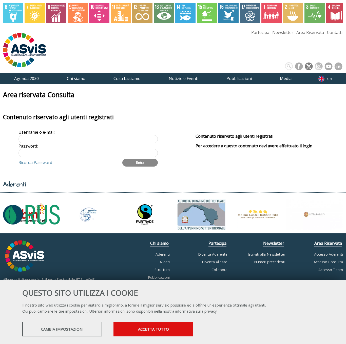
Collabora (219, 269)
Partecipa (260, 32)
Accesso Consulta (328, 261)
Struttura (162, 269)
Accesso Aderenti (328, 254)
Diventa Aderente (212, 254)
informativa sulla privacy (196, 311)
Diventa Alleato (214, 261)
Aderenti (163, 254)
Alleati (165, 261)
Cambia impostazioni (62, 329)
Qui (25, 311)
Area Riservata (310, 32)
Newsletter (282, 32)
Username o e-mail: (36, 132)
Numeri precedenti (269, 261)
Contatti (334, 32)
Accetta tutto (153, 329)
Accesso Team (330, 269)
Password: (28, 146)
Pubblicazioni (159, 277)
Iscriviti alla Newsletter (266, 254)
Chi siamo (159, 243)
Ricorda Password (35, 162)
